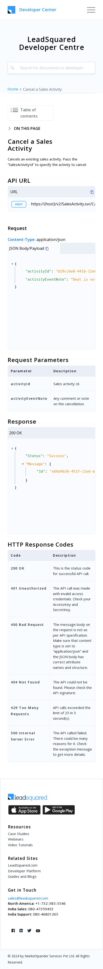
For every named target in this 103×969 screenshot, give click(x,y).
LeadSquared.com (22, 865)
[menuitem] (88, 9)
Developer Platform (24, 870)
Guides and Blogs (22, 876)
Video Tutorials (20, 844)
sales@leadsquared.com (28, 898)
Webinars (15, 839)
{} (55, 275)
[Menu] (88, 9)
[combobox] (51, 68)
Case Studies (18, 833)
